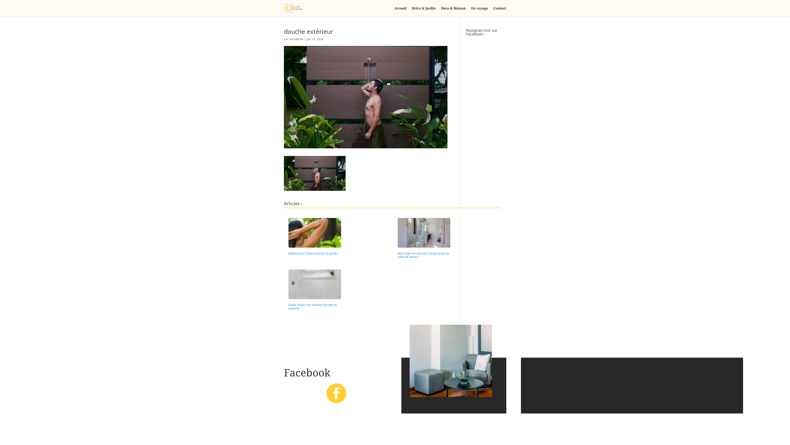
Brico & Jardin (424, 9)
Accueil (400, 9)
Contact (499, 9)
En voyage (479, 9)
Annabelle (296, 39)
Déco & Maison (453, 9)
